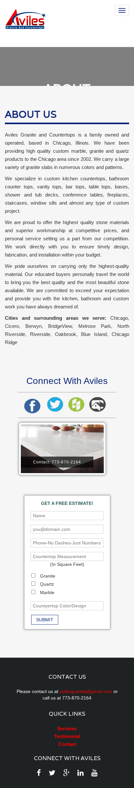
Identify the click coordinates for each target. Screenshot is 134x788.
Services (67, 728)
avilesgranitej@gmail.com (86, 691)
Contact (67, 744)
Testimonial (67, 736)
